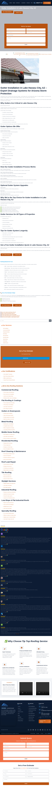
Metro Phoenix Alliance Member (9, 376)
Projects (38, 2)
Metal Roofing (31, 717)
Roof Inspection (32, 713)
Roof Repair (31, 711)
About (14, 2)
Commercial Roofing (32, 708)
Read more (17, 633)
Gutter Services (31, 720)
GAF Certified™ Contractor (8, 374)
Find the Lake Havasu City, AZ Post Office (9, 314)
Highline (49, 733)
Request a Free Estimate (42, 721)
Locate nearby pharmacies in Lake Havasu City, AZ (11, 315)
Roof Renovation (32, 715)
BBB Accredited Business (8, 378)
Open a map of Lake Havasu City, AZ (8, 313)
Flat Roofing (31, 718)
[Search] (50, 320)
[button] (18, 3)
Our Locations (20, 718)
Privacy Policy (20, 720)
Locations (23, 2)
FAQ (31, 2)
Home (10, 2)
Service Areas (20, 711)
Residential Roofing (32, 710)
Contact (28, 2)
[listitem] (28, 730)
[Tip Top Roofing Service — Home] (4, 3)
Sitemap (19, 717)
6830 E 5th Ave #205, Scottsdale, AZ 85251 (45, 713)
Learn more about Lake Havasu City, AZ (9, 312)
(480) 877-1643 (44, 707)
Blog (34, 2)
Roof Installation (32, 706)
